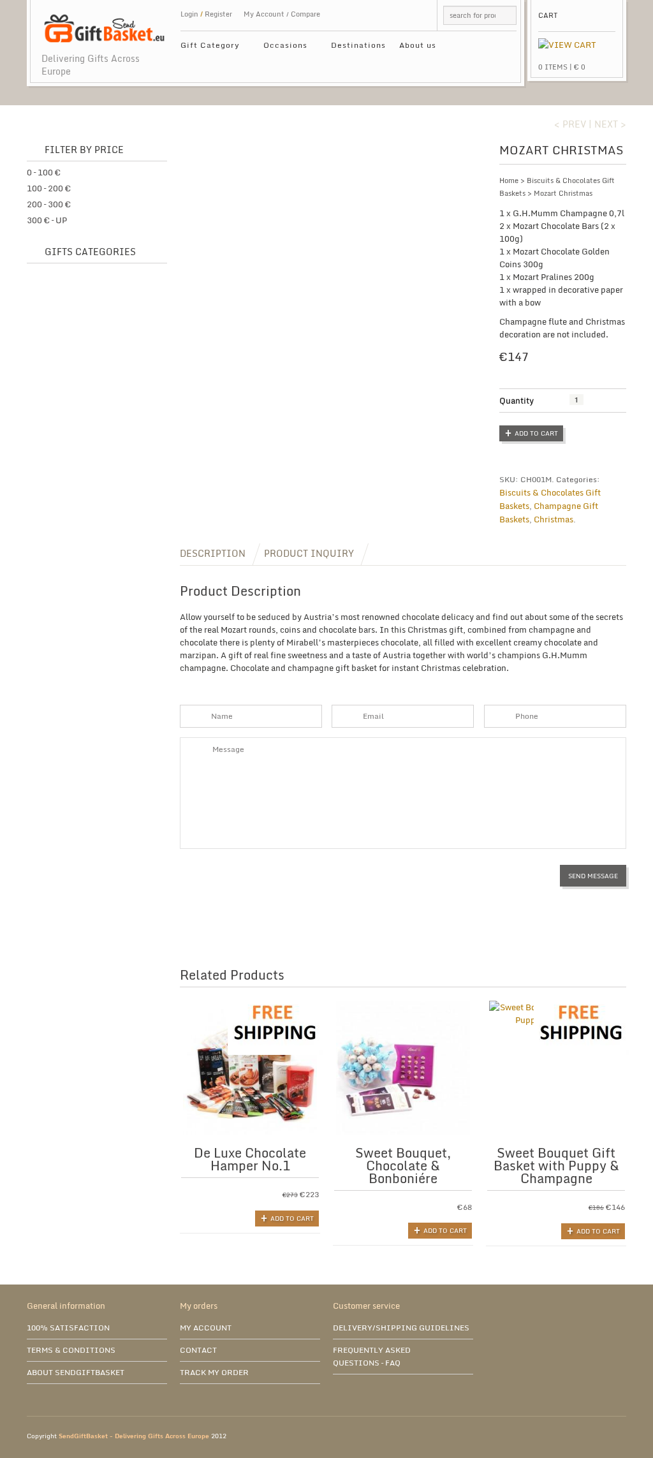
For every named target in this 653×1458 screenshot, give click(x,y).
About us (417, 45)
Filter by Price (84, 150)
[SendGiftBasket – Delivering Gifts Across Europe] (104, 22)
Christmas (553, 519)
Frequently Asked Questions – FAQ (372, 1356)
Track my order (214, 1372)
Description (213, 553)
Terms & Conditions (71, 1350)
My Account (264, 14)
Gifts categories (90, 252)
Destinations (358, 45)
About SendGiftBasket (75, 1372)
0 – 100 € (44, 172)
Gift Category (205, 47)
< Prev (570, 124)
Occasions (280, 47)
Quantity (516, 400)
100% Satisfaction (68, 1328)
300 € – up (47, 220)
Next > (610, 124)
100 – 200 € (49, 188)
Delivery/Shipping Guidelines (401, 1328)
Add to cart (536, 433)
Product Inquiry (309, 553)
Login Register (206, 14)
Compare (305, 14)
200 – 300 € (49, 204)
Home (508, 180)
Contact (198, 1350)
